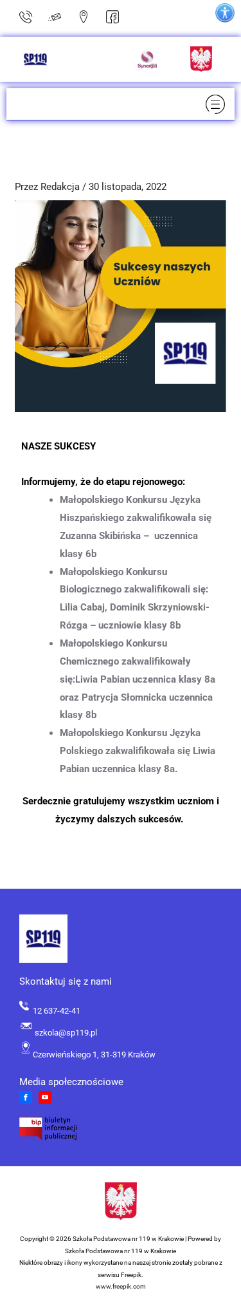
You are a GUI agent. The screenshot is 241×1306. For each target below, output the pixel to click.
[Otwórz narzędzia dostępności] (225, 13)
